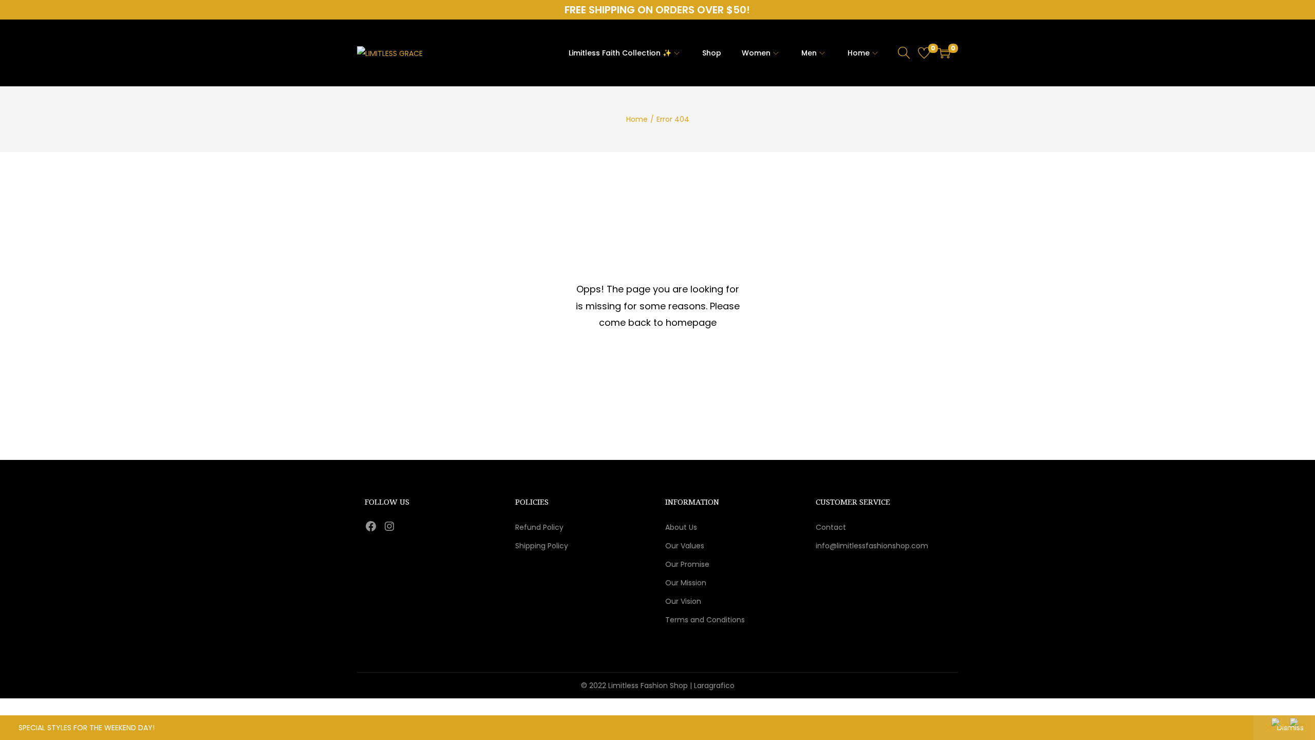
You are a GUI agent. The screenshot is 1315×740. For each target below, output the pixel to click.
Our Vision (683, 601)
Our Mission (685, 583)
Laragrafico (714, 685)
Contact (831, 527)
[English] (1280, 724)
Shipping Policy (541, 546)
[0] (924, 53)
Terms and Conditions (705, 620)
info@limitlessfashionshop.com (872, 546)
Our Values (684, 546)
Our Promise (687, 564)
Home (637, 119)
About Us (681, 527)
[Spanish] (1298, 724)
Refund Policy (539, 527)
